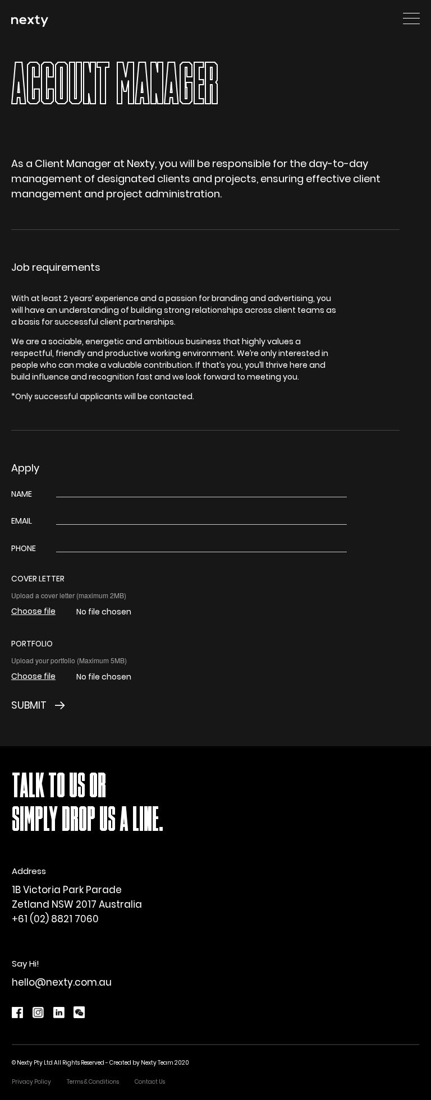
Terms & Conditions (93, 1082)
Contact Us (150, 1082)
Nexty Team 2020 (165, 1063)
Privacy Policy (31, 1082)
